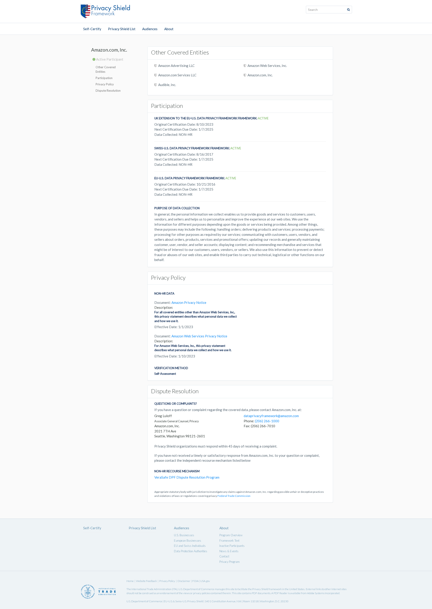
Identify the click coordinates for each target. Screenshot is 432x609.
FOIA (195, 581)
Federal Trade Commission (234, 496)
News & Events (228, 551)
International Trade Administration (151, 589)
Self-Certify (92, 29)
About (168, 29)
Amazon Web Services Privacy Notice (199, 336)
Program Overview (231, 535)
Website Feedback (146, 581)
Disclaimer (184, 581)
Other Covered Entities (106, 69)
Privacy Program (229, 562)
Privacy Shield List (121, 29)
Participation (104, 78)
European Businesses (187, 540)
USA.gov (205, 581)
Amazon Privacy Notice (188, 302)
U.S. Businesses (184, 535)
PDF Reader (281, 593)
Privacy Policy (105, 84)
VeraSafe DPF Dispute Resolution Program (186, 477)
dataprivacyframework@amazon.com (271, 416)
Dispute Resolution (108, 90)
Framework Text (229, 540)
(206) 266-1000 (267, 421)
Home (130, 581)
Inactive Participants (232, 546)
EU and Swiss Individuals (190, 546)
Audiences (150, 29)
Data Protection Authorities (190, 551)
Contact (224, 556)
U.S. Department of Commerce (196, 589)
